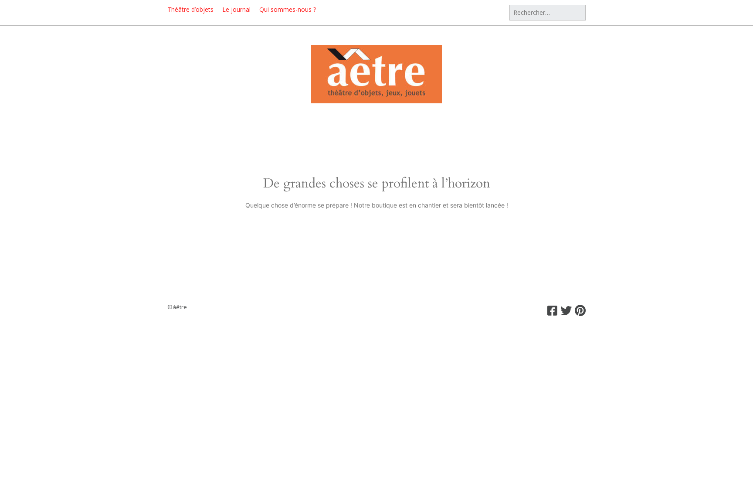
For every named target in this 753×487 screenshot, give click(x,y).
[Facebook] (552, 310)
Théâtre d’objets (190, 9)
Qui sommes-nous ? (287, 9)
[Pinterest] (580, 310)
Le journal (236, 9)
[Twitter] (566, 310)
